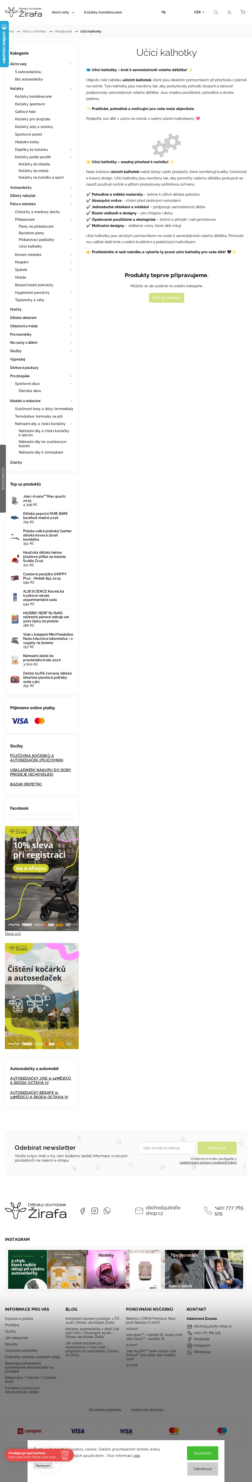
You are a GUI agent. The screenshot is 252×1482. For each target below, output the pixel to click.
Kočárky (17, 89)
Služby (16, 351)
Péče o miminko (23, 204)
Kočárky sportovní (30, 104)
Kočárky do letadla (34, 164)
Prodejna (12, 1325)
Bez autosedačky (29, 79)
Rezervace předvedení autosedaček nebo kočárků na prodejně (29, 1367)
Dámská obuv (30, 391)
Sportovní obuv (27, 384)
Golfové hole (25, 112)
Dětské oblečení (23, 318)
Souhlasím (203, 1453)
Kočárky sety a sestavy (34, 127)
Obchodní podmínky (21, 1351)
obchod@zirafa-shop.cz (164, 1210)
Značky (16, 462)
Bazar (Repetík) (26, 784)
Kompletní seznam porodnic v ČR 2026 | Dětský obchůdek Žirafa (92, 1320)
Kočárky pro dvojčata (32, 119)
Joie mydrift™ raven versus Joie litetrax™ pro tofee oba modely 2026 (151, 1355)
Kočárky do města (34, 171)
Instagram (94, 1210)
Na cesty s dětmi (23, 343)
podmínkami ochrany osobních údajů (208, 1162)
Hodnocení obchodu (147, 1410)
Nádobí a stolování (25, 401)
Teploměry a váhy (30, 300)
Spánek (21, 270)
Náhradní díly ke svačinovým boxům (42, 444)
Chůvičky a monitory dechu (37, 212)
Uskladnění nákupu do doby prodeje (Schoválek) (40, 772)
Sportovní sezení (28, 134)
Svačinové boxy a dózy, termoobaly (44, 409)
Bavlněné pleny (31, 233)
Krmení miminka (28, 255)
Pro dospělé (20, 376)
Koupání (21, 262)
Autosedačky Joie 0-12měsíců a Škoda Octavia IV (40, 1080)
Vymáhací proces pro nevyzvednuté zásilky (22, 1390)
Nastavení (43, 1465)
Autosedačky (21, 187)
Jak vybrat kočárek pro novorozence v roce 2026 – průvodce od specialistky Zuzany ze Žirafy (92, 1349)
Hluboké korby (27, 142)
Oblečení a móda (24, 326)
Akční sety (18, 64)
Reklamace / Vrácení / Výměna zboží (30, 1380)
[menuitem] (63, 12)
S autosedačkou (28, 72)
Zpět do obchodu (167, 298)
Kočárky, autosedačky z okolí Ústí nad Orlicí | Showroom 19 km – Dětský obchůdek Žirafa (92, 1333)
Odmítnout (203, 1469)
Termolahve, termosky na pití (39, 416)
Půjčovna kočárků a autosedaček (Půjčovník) (36, 758)
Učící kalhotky (30, 246)
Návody (11, 1344)
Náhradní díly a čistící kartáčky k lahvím (44, 433)
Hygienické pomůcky (32, 293)
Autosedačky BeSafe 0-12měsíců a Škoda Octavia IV (39, 1094)
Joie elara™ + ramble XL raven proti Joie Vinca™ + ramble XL (154, 1337)
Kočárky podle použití (33, 157)
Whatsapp (107, 1210)
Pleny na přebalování (36, 226)
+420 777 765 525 (229, 1210)
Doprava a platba (19, 1319)
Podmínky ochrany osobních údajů (32, 1357)
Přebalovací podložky (36, 240)
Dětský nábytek (23, 196)
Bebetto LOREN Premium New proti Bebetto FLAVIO (150, 1320)
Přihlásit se (217, 1148)
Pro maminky (21, 334)
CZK (197, 12)
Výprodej (17, 359)
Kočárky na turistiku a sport (41, 177)
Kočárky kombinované (33, 96)
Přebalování (24, 219)
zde (137, 1455)
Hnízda (20, 277)
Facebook (82, 1210)
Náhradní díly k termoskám (41, 452)
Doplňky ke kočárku (31, 150)
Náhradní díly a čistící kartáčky (40, 424)
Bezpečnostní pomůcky (34, 285)
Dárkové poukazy (24, 368)
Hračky (16, 309)
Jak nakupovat (16, 1338)
